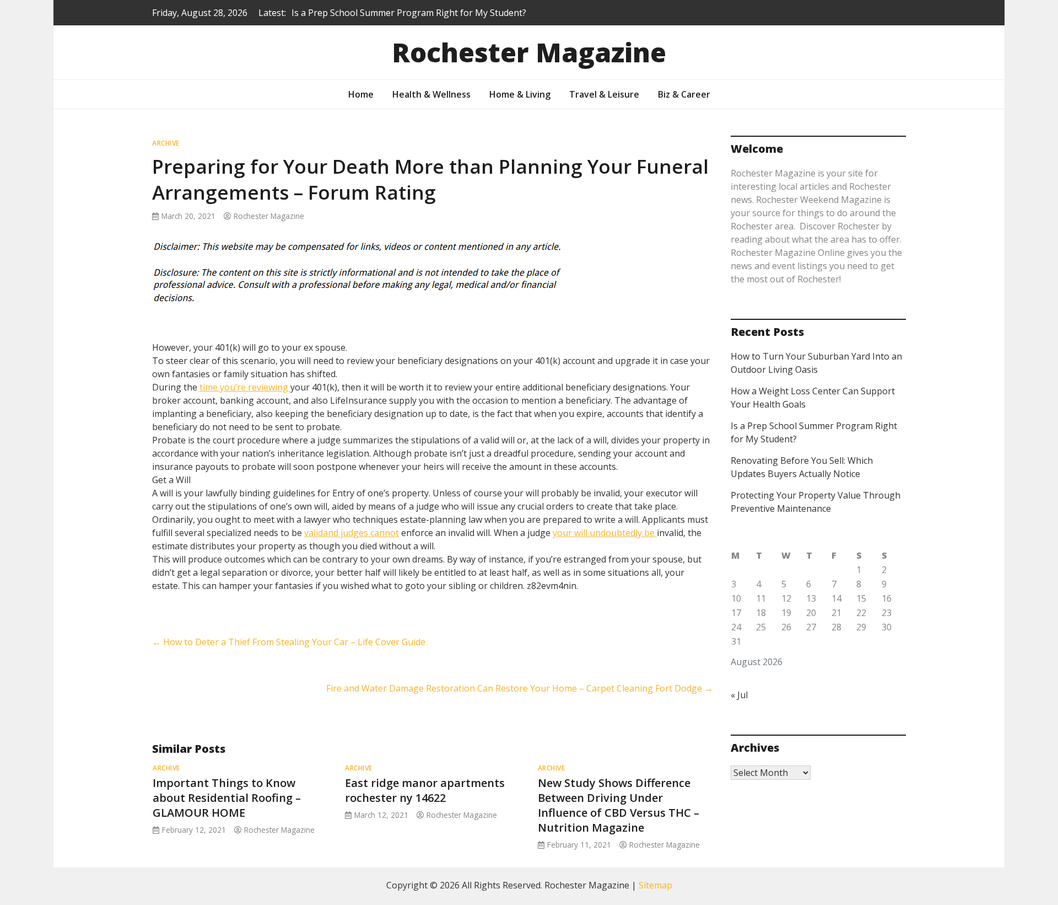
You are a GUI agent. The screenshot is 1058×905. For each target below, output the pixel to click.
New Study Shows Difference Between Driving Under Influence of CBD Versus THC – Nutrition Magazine (618, 805)
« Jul (739, 695)
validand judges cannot (351, 533)
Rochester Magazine (529, 52)
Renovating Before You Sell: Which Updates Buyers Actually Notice (428, 19)
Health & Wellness (431, 94)
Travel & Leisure (604, 94)
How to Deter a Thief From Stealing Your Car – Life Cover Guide (288, 642)
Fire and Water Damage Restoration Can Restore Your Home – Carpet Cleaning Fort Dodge (519, 688)
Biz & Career (684, 94)
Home (361, 94)
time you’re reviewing (244, 387)
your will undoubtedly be (605, 533)
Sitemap (655, 885)
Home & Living (519, 94)
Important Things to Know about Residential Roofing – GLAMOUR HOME (227, 797)
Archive (166, 143)
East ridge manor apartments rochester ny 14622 (425, 790)
